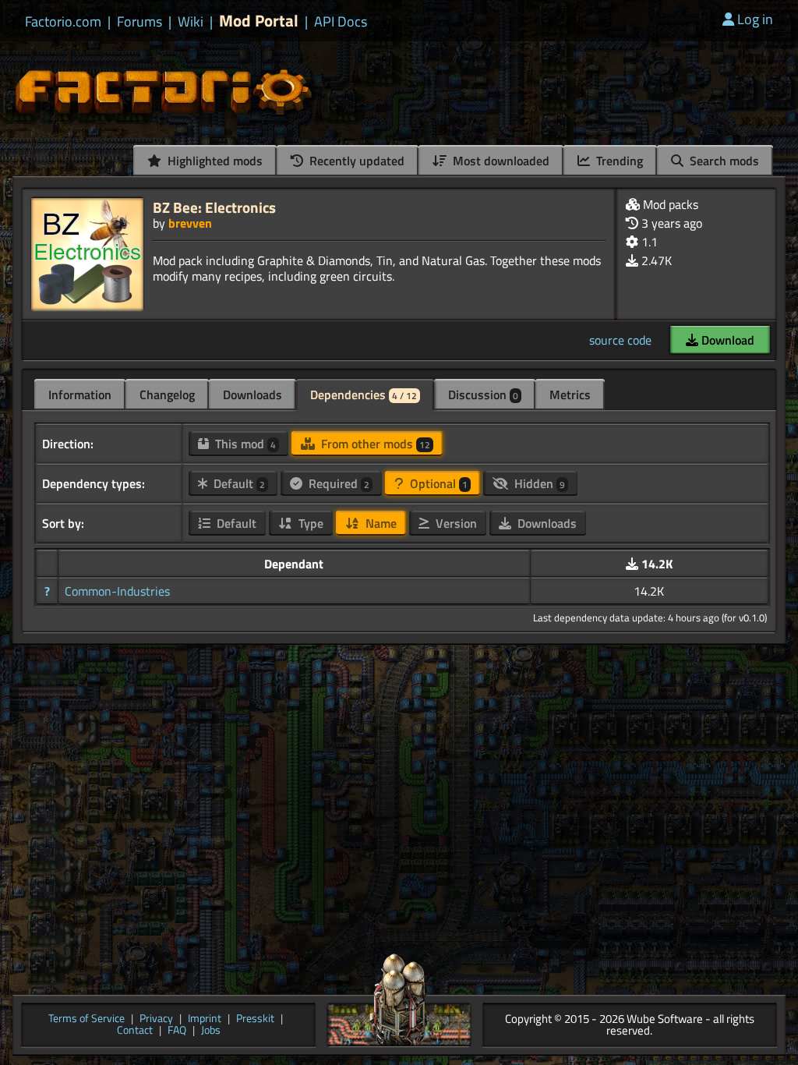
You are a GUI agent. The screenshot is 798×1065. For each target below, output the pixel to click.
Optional (437, 483)
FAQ (177, 1031)
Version (455, 523)
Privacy (156, 1019)
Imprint (204, 1019)
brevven (190, 223)
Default (237, 483)
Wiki (190, 22)
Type (309, 523)
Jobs (211, 1031)
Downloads (252, 394)
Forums (139, 22)
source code (620, 340)
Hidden (538, 483)
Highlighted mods (213, 160)
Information (79, 394)
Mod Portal (258, 20)
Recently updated (355, 160)
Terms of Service (86, 1019)
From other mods (374, 443)
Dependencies (363, 394)
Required (337, 483)
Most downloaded (499, 160)
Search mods (723, 160)
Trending (618, 160)
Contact (135, 1031)
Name (379, 523)
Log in (755, 19)
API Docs (340, 22)
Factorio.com (63, 22)
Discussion (483, 394)
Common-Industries (117, 591)
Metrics (570, 394)
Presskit (255, 1019)
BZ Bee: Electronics (214, 207)
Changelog (167, 394)
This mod (244, 443)
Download (726, 340)
